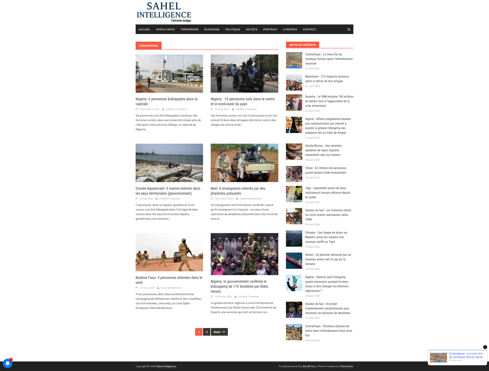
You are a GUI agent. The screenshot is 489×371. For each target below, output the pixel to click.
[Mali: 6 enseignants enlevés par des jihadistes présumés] (244, 162)
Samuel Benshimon (250, 198)
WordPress (309, 366)
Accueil (144, 29)
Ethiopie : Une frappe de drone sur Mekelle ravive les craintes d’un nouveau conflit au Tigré (326, 237)
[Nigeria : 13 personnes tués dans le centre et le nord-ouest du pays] (244, 73)
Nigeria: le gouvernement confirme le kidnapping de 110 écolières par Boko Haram (239, 286)
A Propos (290, 29)
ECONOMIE (211, 29)
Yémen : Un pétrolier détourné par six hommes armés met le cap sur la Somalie (328, 259)
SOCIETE (251, 29)
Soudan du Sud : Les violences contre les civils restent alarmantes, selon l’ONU (328, 214)
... (147, 129)
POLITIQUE (232, 29)
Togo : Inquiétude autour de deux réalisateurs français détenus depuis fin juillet (327, 192)
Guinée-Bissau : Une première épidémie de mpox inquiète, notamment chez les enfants (323, 150)
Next (217, 332)
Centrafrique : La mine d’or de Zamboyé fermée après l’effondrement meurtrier (329, 59)
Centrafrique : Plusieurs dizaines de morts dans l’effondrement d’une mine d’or (328, 330)
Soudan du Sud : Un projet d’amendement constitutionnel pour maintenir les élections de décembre (327, 308)
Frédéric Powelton (176, 109)
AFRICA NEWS (165, 29)
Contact (309, 29)
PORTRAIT (270, 29)
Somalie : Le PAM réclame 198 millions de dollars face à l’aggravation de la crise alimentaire (329, 101)
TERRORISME (189, 29)
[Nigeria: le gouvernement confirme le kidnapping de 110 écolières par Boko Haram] (244, 254)
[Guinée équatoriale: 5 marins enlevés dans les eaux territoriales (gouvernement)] (169, 162)
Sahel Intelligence (166, 366)
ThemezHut (346, 366)
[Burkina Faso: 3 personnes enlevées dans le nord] (169, 252)
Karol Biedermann (171, 287)
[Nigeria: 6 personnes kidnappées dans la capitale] (169, 73)
